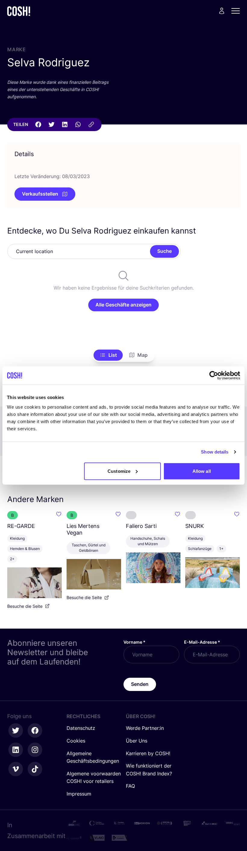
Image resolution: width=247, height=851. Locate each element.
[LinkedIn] (64, 124)
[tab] (108, 355)
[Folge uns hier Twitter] (15, 730)
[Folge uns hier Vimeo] (15, 769)
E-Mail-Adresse (202, 642)
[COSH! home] (18, 11)
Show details (214, 451)
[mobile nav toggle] (237, 10)
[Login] (222, 11)
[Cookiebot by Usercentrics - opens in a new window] (213, 375)
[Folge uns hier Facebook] (35, 730)
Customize (119, 470)
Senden (140, 684)
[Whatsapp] (78, 124)
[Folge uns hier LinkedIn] (15, 750)
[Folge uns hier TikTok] (35, 769)
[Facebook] (38, 124)
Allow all (201, 470)
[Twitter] (51, 124)
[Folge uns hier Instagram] (35, 750)
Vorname (134, 642)
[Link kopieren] (91, 124)
